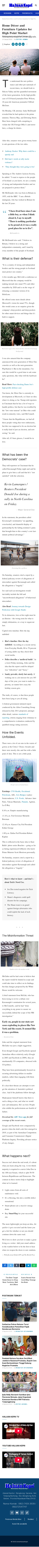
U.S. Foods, (19, 798)
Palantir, (25, 801)
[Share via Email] (23, 44)
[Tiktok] (27, 1513)
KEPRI (16, 13)
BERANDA (7, 13)
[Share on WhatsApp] (16, 44)
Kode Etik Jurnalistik (19, 1524)
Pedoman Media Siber (13, 1519)
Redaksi (31, 1519)
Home (4, 19)
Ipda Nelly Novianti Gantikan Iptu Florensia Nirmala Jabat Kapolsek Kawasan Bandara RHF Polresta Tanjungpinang (16, 1398)
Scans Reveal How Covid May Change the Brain (28, 1280)
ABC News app (20, 1117)
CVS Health (15, 791)
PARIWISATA (27, 13)
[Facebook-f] (12, 1513)
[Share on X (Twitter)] (19, 44)
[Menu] (3, 5)
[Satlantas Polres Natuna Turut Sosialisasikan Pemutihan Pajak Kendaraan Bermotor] (19, 1311)
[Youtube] (17, 1513)
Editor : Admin (22, 39)
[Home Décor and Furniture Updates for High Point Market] (19, 75)
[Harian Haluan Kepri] (20, 5)
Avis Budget (21, 794)
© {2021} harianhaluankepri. (19, 1541)
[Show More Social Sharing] (26, 44)
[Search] (36, 5)
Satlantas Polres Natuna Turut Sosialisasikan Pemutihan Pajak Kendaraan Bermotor (15, 1326)
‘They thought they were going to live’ (20, 166)
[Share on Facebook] (13, 44)
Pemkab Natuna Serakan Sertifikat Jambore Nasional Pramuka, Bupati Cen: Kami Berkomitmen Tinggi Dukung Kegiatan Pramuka (19, 1362)
